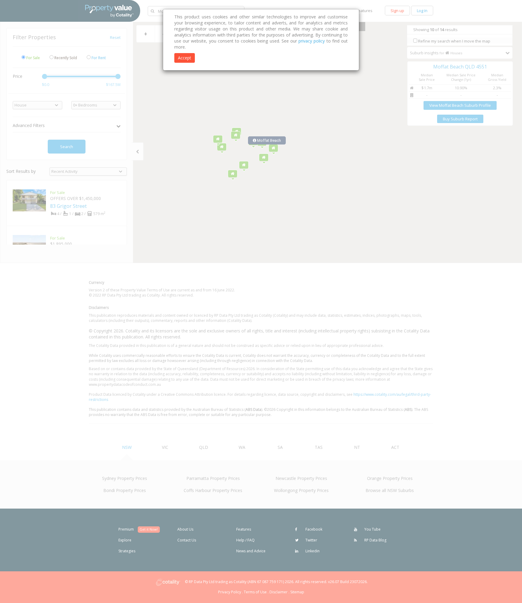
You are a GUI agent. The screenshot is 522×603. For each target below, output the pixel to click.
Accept (184, 58)
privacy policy (311, 41)
